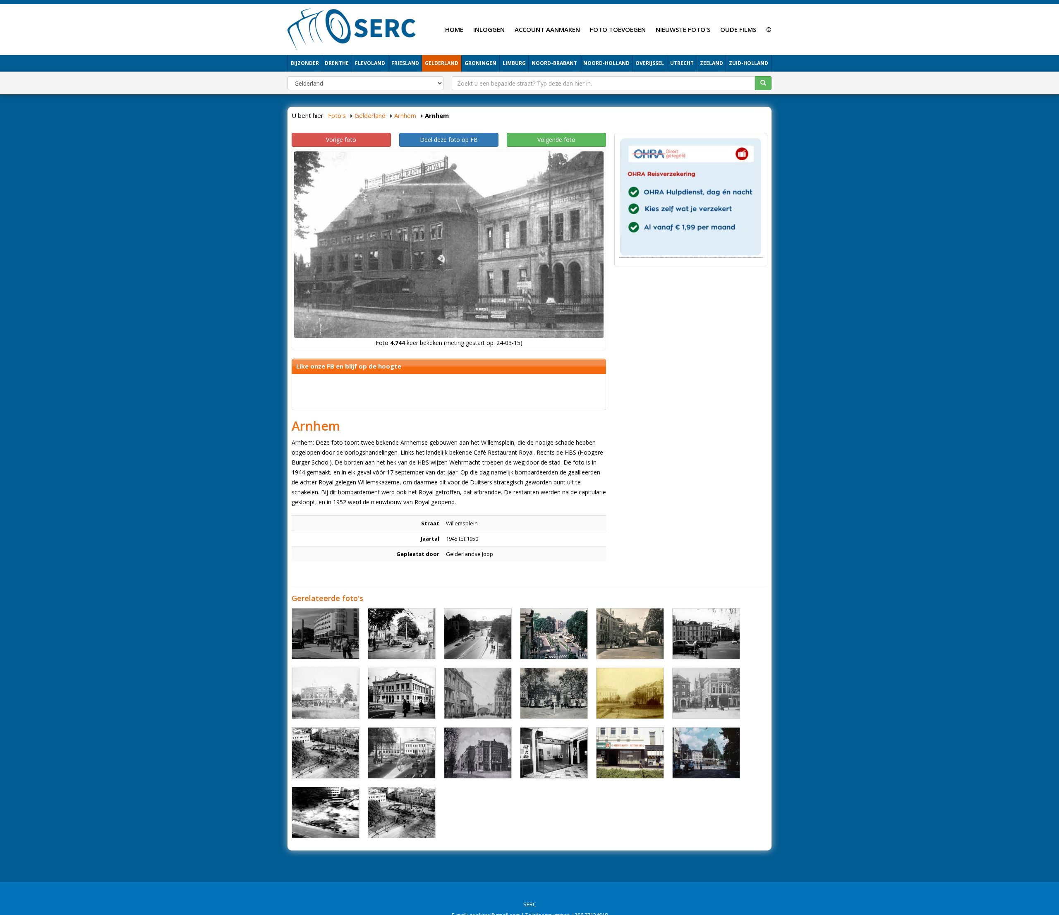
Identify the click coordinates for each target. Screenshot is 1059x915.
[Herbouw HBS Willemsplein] (325, 752)
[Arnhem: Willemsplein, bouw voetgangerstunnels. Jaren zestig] (325, 812)
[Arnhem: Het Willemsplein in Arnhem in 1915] (478, 693)
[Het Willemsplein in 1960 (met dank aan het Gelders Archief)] (706, 752)
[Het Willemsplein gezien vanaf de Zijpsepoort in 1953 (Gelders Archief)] (478, 633)
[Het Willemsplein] (402, 633)
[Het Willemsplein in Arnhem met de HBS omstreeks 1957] (402, 752)
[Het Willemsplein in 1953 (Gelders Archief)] (325, 633)
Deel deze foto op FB (449, 140)
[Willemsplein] (630, 633)
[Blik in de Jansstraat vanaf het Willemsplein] (706, 693)
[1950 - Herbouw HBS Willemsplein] (402, 812)
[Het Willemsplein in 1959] (706, 633)
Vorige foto (341, 140)
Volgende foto (556, 140)
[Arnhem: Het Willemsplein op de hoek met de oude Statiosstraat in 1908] (478, 752)
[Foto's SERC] (352, 29)
